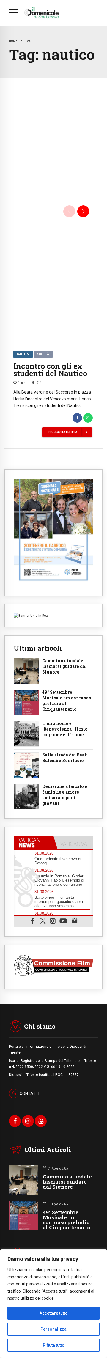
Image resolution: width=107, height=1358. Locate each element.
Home (13, 41)
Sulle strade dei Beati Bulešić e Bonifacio (65, 757)
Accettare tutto (54, 1313)
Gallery (23, 354)
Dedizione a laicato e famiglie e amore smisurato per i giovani (64, 795)
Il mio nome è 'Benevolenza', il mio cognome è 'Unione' (65, 729)
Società (43, 354)
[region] (53, 1303)
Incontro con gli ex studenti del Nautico (50, 369)
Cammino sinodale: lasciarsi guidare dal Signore (64, 666)
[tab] (34, 842)
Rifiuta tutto (53, 1345)
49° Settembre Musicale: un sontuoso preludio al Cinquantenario (66, 701)
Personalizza (53, 1329)
